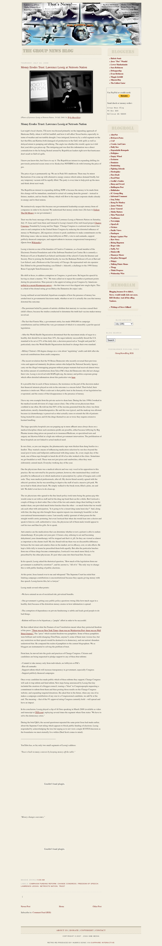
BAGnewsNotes (117, 138)
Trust (62, 886)
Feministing (115, 165)
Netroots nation (49, 886)
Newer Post (25, 906)
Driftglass (115, 153)
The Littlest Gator (118, 83)
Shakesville (115, 251)
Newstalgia (115, 221)
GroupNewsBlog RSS (124, 353)
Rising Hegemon (117, 242)
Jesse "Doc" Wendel (119, 61)
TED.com (39, 712)
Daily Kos (115, 147)
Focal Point (115, 177)
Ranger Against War (119, 236)
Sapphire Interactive (103, 942)
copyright (87, 930)
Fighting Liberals (118, 168)
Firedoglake (115, 171)
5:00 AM (41, 880)
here (73, 377)
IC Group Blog (117, 193)
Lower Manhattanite (119, 64)
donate (74, 930)
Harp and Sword (118, 184)
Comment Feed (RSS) (42, 912)
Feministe (114, 162)
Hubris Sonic (116, 58)
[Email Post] (45, 880)
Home (61, 906)
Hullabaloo (115, 190)
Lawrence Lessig (30, 886)
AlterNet (114, 134)
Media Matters (117, 211)
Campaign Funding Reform (42, 884)
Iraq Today (115, 199)
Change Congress (67, 884)
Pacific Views (116, 230)
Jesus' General (116, 208)
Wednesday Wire (117, 273)
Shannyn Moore (117, 255)
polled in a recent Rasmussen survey (36, 285)
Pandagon (115, 233)
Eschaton (114, 159)
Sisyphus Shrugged (119, 258)
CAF (113, 141)
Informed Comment (119, 196)
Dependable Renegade (120, 150)
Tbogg (113, 267)
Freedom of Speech (88, 884)
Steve (111, 294)
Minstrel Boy (116, 80)
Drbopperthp (116, 70)
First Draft (115, 174)
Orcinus (114, 227)
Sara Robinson (117, 67)
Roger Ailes (115, 245)
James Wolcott (116, 205)
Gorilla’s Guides (117, 181)
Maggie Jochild (117, 77)
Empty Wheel (116, 156)
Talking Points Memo (119, 264)
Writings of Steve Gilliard (121, 307)
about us (62, 930)
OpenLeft (114, 224)
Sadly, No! (115, 248)
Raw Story (115, 239)
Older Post (97, 906)
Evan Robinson (117, 73)
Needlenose (115, 218)
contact (100, 930)
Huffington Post (117, 187)
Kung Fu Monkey (118, 202)
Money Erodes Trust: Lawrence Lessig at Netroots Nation (54, 67)
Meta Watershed (117, 214)
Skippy (114, 261)
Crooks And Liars (118, 144)
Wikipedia (36, 242)
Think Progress (117, 270)
